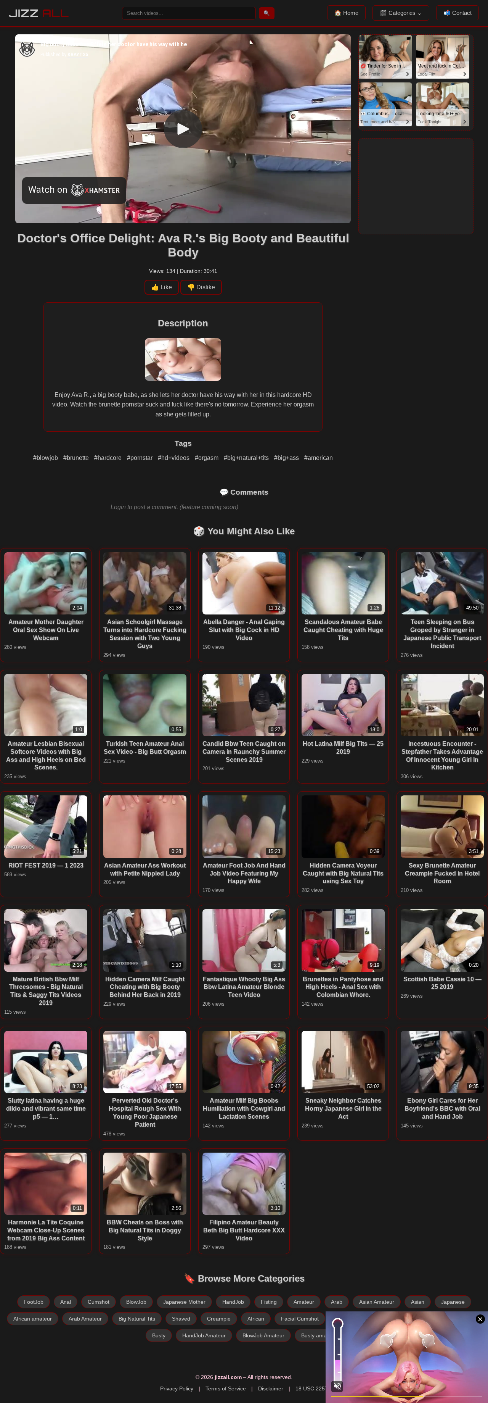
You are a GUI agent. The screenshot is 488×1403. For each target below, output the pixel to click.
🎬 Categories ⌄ (401, 13)
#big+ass (287, 458)
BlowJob (136, 1302)
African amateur (32, 1319)
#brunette (76, 458)
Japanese (453, 1302)
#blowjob (46, 458)
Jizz (39, 13)
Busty (158, 1335)
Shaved (181, 1319)
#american (318, 458)
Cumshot (98, 1302)
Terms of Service (225, 1388)
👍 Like (161, 287)
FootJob (33, 1302)
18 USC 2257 (311, 1388)
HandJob (233, 1302)
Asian (417, 1302)
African (255, 1319)
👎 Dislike (201, 287)
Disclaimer (270, 1388)
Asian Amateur (376, 1302)
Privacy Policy (176, 1388)
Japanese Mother (184, 1302)
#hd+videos (174, 458)
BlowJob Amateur (263, 1335)
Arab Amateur (85, 1319)
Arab (336, 1302)
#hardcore (108, 458)
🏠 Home (346, 13)
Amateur (304, 1302)
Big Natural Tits (137, 1319)
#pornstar (140, 458)
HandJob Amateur (204, 1335)
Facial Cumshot (300, 1319)
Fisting (269, 1302)
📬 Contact (457, 13)
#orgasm (207, 458)
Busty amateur (318, 1335)
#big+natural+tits (247, 458)
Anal (65, 1302)
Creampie (219, 1319)
